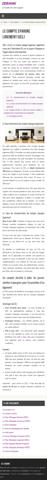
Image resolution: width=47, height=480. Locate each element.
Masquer (27, 93)
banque (39, 474)
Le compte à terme (10, 414)
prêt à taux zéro (23, 337)
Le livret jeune (8, 432)
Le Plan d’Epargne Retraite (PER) (15, 417)
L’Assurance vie (9, 410)
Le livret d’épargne (9, 425)
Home (5, 22)
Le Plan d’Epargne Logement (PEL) (16, 440)
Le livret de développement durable (16, 429)
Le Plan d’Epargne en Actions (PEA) (16, 421)
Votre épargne (14, 22)
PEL (12, 152)
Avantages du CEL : (14, 116)
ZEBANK (9, 3)
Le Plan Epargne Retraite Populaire (16, 444)
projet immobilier (25, 65)
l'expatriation (4, 474)
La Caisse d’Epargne (10, 451)
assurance (25, 474)
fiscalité (25, 471)
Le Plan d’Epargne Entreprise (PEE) (16, 447)
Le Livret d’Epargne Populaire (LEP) (16, 436)
